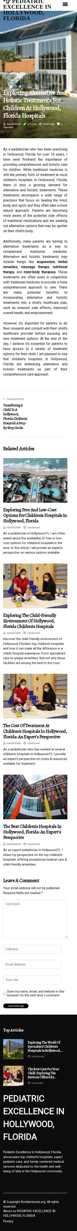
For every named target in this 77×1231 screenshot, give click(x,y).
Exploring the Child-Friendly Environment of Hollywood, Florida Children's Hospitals (29, 621)
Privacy (8, 1221)
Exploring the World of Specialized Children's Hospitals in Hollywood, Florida (44, 1047)
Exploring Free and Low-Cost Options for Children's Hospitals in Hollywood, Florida (35, 515)
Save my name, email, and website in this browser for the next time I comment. (35, 993)
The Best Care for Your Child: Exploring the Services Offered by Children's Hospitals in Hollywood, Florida (43, 1073)
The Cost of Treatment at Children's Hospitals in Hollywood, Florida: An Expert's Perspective (35, 731)
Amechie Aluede (14, 124)
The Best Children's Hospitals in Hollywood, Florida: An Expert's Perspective (32, 832)
